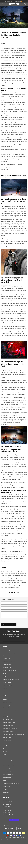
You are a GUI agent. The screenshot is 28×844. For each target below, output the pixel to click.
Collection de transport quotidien (10, 710)
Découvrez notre (17, 546)
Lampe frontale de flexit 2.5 (18, 376)
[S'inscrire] (23, 640)
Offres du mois (6, 707)
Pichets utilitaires (7, 740)
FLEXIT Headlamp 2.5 (7, 664)
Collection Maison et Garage (9, 722)
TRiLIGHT (5, 673)
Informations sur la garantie (9, 760)
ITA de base (5, 762)
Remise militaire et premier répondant (11, 783)
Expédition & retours (7, 757)
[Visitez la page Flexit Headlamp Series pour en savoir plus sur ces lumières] (14, 358)
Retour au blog (15, 592)
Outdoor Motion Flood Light (9, 661)
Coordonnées (24, 841)
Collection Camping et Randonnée (10, 705)
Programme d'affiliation (8, 774)
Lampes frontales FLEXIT (8, 719)
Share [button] (3, 43)
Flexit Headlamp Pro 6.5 (19, 377)
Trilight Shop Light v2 (7, 667)
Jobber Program (6, 786)
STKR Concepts (8, 837)
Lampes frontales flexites (7, 369)
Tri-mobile (5, 676)
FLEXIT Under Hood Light (8, 658)
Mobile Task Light (7, 682)
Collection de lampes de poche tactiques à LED (13, 734)
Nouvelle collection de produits (10, 728)
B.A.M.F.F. (5, 688)
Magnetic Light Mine (7, 691)
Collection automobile (8, 702)
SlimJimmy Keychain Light (9, 655)
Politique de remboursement (10, 839)
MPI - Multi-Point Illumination (9, 670)
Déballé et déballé (7, 737)
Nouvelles (5, 751)
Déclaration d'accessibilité (9, 765)
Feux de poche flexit (5, 285)
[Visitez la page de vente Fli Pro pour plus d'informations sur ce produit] (14, 195)
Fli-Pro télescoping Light (8, 206)
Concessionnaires (7, 777)
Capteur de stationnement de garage (11, 679)
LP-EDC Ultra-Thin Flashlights (9, 652)
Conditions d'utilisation (8, 768)
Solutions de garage (7, 716)
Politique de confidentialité (9, 771)
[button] (2, 4)
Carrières (5, 789)
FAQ (3, 748)
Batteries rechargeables (8, 731)
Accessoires (5, 699)
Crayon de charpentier (8, 685)
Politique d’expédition (17, 841)
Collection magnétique (8, 725)
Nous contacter (6, 792)
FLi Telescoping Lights (8, 650)
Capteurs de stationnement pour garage (12, 713)
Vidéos (4, 754)
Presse (4, 780)
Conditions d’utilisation (7, 841)
